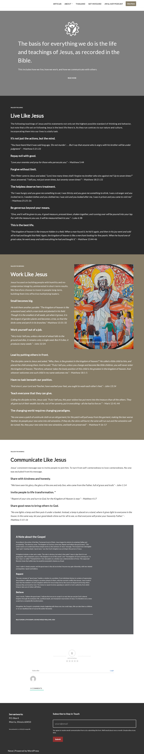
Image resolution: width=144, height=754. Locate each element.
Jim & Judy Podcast (114, 4)
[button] (72, 3)
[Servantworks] (19, 3)
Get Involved (94, 4)
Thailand (80, 4)
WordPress (33, 750)
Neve (10, 750)
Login (112, 670)
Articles (57, 4)
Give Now (131, 4)
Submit (58, 739)
